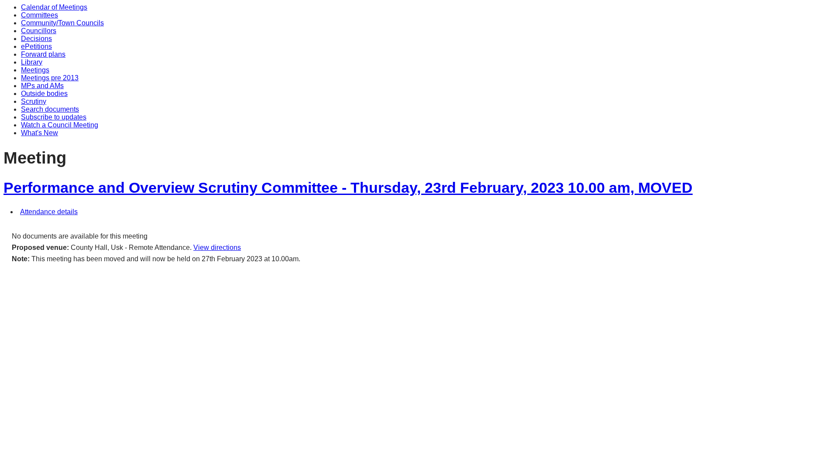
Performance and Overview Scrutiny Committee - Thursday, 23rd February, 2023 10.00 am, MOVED (348, 188)
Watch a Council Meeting (59, 125)
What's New (39, 133)
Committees (39, 15)
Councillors (38, 30)
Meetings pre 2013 (50, 78)
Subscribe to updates (53, 117)
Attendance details (49, 211)
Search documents (50, 109)
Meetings (35, 70)
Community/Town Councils (62, 23)
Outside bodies (44, 93)
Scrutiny (33, 101)
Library (31, 62)
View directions (217, 247)
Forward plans (43, 54)
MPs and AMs (42, 85)
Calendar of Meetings (54, 7)
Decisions (36, 38)
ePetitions (36, 46)
